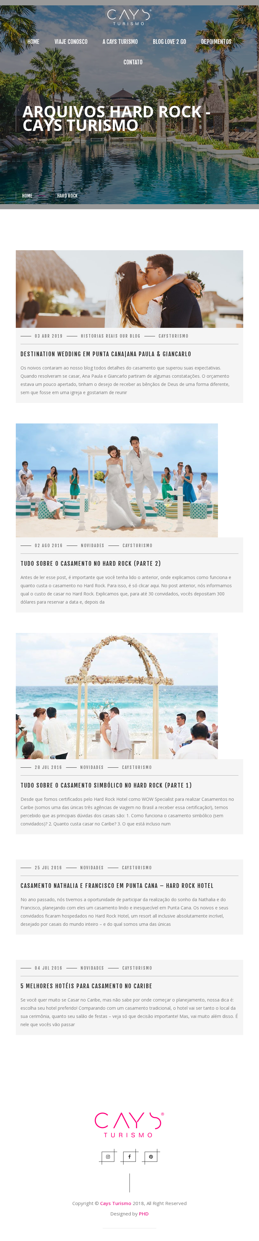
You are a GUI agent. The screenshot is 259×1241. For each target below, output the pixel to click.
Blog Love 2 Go (169, 41)
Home (33, 41)
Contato (132, 62)
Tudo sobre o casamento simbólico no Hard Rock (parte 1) (106, 785)
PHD (144, 1213)
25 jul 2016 (48, 867)
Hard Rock (67, 196)
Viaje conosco (71, 41)
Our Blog (130, 336)
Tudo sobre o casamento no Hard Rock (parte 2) (91, 563)
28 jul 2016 (48, 767)
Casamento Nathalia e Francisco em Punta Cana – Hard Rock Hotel (117, 885)
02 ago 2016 (49, 545)
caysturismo (174, 336)
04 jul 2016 (49, 968)
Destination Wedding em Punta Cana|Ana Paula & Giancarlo (106, 354)
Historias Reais (99, 336)
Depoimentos (216, 41)
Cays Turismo (115, 1203)
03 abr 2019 (49, 336)
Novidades (93, 545)
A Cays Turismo (120, 41)
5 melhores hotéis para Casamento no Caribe (87, 986)
